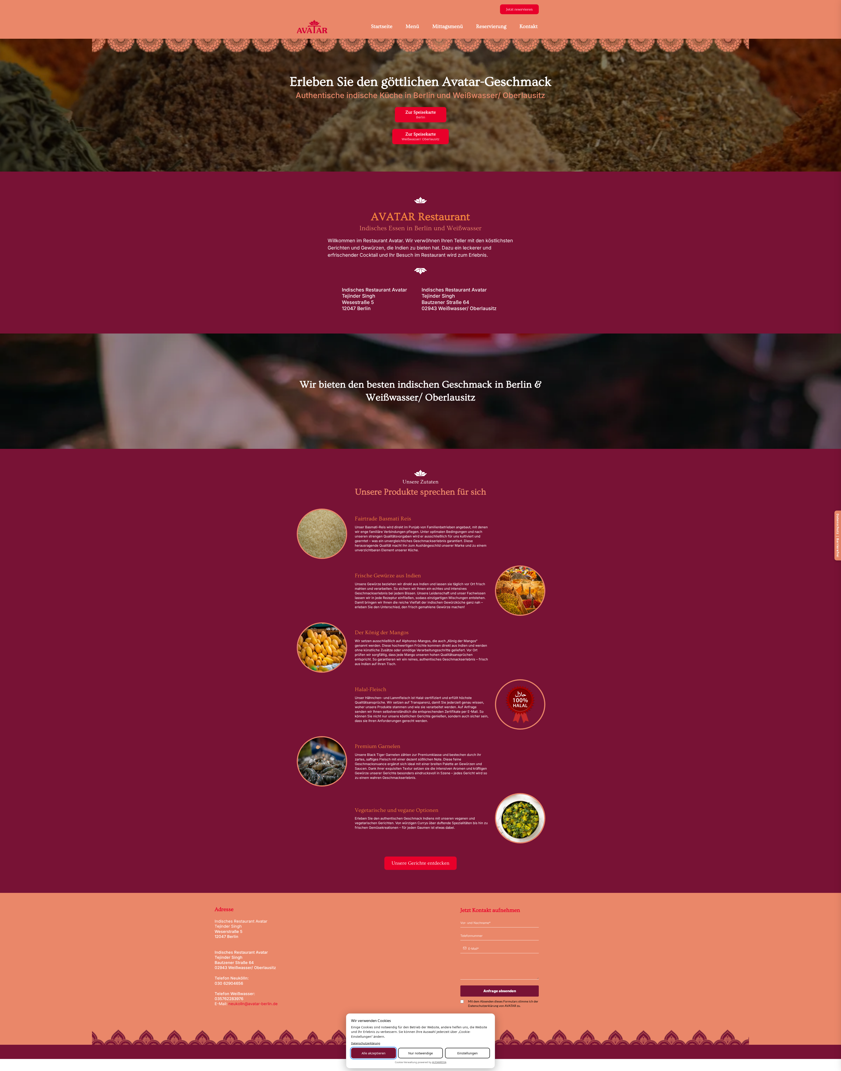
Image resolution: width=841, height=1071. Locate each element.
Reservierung (491, 26)
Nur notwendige (420, 1053)
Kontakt (528, 26)
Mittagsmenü (447, 26)
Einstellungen (467, 1053)
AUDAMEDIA (439, 1062)
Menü (412, 26)
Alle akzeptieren (373, 1053)
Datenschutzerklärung (365, 1043)
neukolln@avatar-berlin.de (253, 1003)
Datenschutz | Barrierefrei (838, 535)
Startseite (381, 26)
